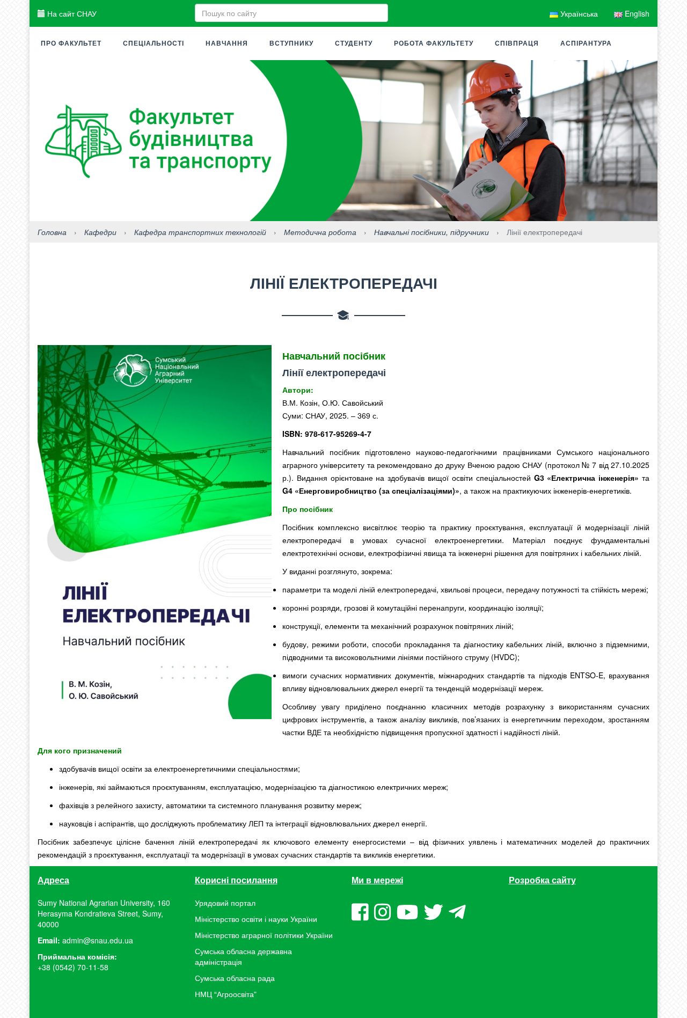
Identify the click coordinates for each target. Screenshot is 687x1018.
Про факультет (71, 43)
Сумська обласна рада (235, 977)
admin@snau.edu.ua (97, 940)
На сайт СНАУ (71, 13)
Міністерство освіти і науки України (256, 918)
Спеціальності (153, 43)
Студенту (353, 43)
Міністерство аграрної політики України (264, 934)
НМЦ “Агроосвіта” (226, 993)
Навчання (227, 43)
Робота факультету (433, 43)
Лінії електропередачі (334, 372)
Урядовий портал (225, 902)
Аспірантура (586, 43)
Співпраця (517, 43)
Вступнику (291, 43)
